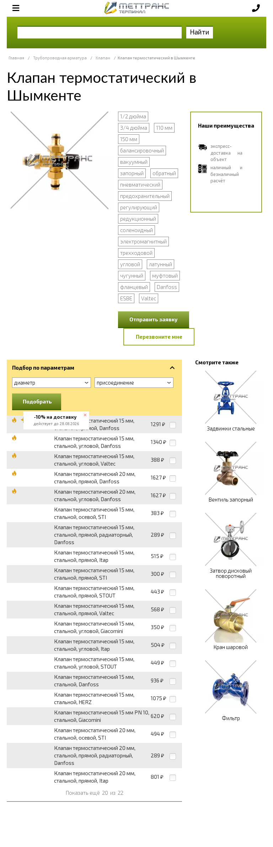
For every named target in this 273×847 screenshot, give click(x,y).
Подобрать (37, 401)
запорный (132, 173)
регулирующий (138, 207)
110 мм (164, 127)
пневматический (140, 184)
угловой (130, 264)
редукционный (138, 218)
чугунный (131, 275)
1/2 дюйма (133, 116)
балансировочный (142, 150)
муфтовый (165, 275)
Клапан (103, 57)
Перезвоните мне (159, 336)
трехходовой (136, 253)
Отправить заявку (153, 319)
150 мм (128, 139)
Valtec (148, 298)
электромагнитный (143, 241)
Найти (199, 32)
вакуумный (134, 162)
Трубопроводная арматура (60, 57)
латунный (160, 264)
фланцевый (134, 287)
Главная (16, 57)
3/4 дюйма (133, 127)
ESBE (126, 298)
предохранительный (145, 196)
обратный (164, 173)
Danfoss (167, 287)
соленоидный (136, 230)
